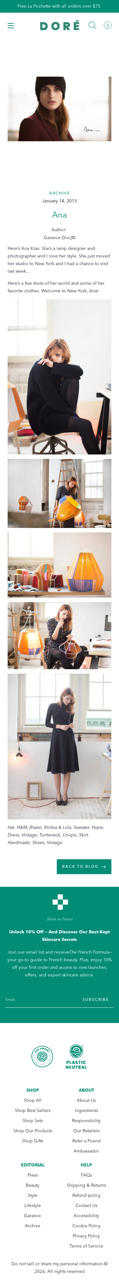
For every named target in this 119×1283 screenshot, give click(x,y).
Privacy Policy (86, 1236)
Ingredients (86, 1111)
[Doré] (59, 25)
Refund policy (86, 1195)
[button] (11, 25)
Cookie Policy (86, 1226)
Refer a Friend (86, 1141)
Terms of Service (86, 1246)
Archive (32, 1226)
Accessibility (86, 1216)
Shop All (33, 1100)
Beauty (32, 1185)
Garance (32, 1216)
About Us (86, 1100)
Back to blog (80, 866)
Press (33, 1175)
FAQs (86, 1175)
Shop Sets (33, 1121)
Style (32, 1195)
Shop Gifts (32, 1141)
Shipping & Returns (86, 1185)
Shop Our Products (32, 1131)
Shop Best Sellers (32, 1111)
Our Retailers (86, 1131)
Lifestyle (32, 1206)
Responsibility (86, 1121)
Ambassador (86, 1151)
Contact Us (86, 1206)
